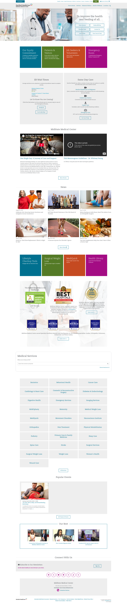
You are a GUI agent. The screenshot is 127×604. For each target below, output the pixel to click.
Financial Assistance (54, 599)
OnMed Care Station (85, 98)
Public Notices (69, 600)
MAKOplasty (34, 409)
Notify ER (41, 107)
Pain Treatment (63, 427)
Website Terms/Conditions (60, 600)
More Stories (63, 178)
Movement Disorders (63, 418)
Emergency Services (63, 400)
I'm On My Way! (41, 112)
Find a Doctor (71, 5)
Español (58, 1)
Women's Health (92, 454)
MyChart (74, 1)
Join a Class (82, 33)
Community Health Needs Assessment (41, 599)
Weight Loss (63, 454)
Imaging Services (92, 400)
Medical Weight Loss (93, 409)
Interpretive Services (64, 590)
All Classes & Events (63, 517)
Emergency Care (85, 112)
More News (63, 247)
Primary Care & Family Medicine (63, 436)
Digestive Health (34, 400)
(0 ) (109, 1)
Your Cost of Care (97, 33)
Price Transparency (62, 599)
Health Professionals (68, 1)
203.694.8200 (56, 587)
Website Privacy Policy (88, 599)
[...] (32, 508)
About (62, 1)
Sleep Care (93, 436)
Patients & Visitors (86, 5)
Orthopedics (71, 309)
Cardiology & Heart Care (34, 391)
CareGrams (78, 1)
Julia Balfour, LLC (108, 600)
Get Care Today (85, 118)
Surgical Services (92, 445)
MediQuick (34, 418)
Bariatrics (34, 382)
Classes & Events (104, 1)
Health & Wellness (97, 5)
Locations (105, 5)
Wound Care (34, 463)
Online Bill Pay (97, 25)
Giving (96, 1)
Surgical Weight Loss (34, 454)
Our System (20, 1)
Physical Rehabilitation (93, 427)
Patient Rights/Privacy (79, 599)
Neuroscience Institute (93, 418)
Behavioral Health (63, 382)
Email (61, 587)
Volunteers (87, 1)
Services (78, 5)
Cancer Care (92, 382)
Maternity (63, 409)
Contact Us (97, 29)
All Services (63, 470)
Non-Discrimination (70, 599)
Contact (91, 1)
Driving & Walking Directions (67, 587)
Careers (82, 1)
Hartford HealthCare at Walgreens (85, 89)
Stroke (63, 445)
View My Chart (82, 29)
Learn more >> (91, 312)
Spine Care (34, 445)
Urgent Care (85, 105)
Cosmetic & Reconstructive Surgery (63, 391)
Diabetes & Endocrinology (93, 391)
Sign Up (97, 566)
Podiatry (34, 436)
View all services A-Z (104, 367)
